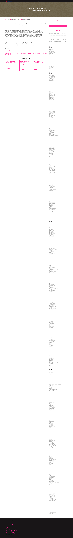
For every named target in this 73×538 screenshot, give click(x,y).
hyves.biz (50, 349)
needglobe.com (51, 479)
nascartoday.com (51, 180)
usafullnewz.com (51, 75)
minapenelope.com (51, 101)
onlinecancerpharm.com (52, 445)
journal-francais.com (52, 310)
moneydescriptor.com (52, 418)
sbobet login (9, 533)
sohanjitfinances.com (52, 490)
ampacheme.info (51, 326)
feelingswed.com (51, 160)
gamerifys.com (51, 224)
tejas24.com (50, 316)
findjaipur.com (51, 90)
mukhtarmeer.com (51, 179)
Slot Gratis (31, 1)
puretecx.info (51, 322)
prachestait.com (51, 318)
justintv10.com (51, 311)
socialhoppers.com (51, 281)
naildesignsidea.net (51, 137)
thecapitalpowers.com (52, 494)
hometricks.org (51, 475)
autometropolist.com (52, 148)
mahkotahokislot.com (52, 444)
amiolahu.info (51, 325)
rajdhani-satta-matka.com (52, 275)
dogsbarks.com (51, 154)
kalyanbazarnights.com (52, 255)
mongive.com (51, 263)
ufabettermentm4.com (52, 501)
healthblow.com (51, 273)
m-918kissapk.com (51, 358)
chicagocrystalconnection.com (53, 362)
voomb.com (50, 437)
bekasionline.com (51, 230)
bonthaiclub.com (51, 110)
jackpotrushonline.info (52, 387)
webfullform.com (51, 239)
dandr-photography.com (52, 308)
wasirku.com (50, 315)
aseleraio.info (51, 463)
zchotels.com (51, 187)
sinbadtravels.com (51, 393)
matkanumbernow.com (52, 247)
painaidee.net (51, 420)
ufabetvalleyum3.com (52, 509)
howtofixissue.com (51, 237)
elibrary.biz (50, 125)
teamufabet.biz (51, 238)
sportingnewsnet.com (52, 425)
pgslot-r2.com (51, 185)
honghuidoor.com (51, 257)
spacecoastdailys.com (52, 196)
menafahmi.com (51, 178)
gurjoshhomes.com (51, 108)
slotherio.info (51, 339)
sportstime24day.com (52, 426)
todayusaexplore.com (52, 78)
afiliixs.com (50, 142)
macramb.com (51, 294)
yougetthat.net (51, 405)
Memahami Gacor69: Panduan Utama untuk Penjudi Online (57, 41)
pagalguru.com (51, 183)
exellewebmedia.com (52, 391)
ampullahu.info (51, 327)
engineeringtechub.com (52, 434)
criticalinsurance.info (52, 267)
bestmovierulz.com (51, 98)
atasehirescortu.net (52, 433)
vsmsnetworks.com (51, 226)
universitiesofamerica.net (52, 242)
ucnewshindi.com (51, 388)
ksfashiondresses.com (52, 454)
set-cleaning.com (51, 201)
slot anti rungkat (9, 525)
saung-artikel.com (51, 410)
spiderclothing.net (51, 117)
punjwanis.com (51, 372)
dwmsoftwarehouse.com (52, 155)
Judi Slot (27, 1)
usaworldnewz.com (52, 77)
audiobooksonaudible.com (53, 208)
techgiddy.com (51, 385)
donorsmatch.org (51, 344)
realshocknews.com (52, 451)
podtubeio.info (51, 335)
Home (23, 1)
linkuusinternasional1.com (52, 115)
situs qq (10, 520)
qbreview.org (50, 244)
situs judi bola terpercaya (52, 52)
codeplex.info (51, 121)
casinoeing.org (51, 346)
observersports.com (52, 412)
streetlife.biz (50, 348)
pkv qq (8, 521)
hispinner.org (50, 266)
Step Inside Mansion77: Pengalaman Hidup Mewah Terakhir (12, 63)
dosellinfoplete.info (51, 334)
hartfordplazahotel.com (52, 357)
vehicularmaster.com (52, 82)
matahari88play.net (51, 417)
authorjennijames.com (52, 130)
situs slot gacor (11, 524)
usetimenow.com (51, 272)
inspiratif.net (50, 225)
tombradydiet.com (51, 109)
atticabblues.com (51, 147)
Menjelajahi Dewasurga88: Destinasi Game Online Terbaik (57, 33)
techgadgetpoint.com (52, 438)
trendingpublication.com (52, 499)
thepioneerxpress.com (52, 236)
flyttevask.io (50, 355)
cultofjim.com (51, 91)
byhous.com (50, 356)
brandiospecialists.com (52, 259)
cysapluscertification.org (52, 340)
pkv (10, 530)
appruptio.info (51, 365)
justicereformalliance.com (52, 102)
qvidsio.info (50, 337)
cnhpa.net (50, 456)
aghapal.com (51, 128)
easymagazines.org (52, 473)
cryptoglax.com (51, 103)
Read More (8, 68)
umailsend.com (51, 397)
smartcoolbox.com (51, 489)
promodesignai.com (52, 202)
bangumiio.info (51, 331)
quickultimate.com (51, 485)
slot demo (50, 56)
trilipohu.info (50, 364)
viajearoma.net (51, 131)
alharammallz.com (51, 143)
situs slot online (16, 526)
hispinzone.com (51, 254)
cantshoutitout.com (52, 233)
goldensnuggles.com (52, 400)
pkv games (6, 520)
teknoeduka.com (51, 190)
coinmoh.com (51, 150)
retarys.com (50, 398)
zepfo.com (50, 188)
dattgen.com (51, 152)
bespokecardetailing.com (52, 123)
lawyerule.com (51, 312)
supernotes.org (51, 458)
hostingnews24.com (52, 170)
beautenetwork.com (52, 209)
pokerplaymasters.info (52, 378)
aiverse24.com (51, 206)
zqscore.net (50, 462)
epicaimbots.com (51, 157)
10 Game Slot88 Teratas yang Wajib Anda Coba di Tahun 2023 (58, 39)
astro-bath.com (51, 127)
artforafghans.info (51, 319)
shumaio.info (51, 338)
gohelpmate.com (51, 274)
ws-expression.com (52, 186)
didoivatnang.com (51, 153)
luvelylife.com (51, 293)
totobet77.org (51, 498)
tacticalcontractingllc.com (53, 493)
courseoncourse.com (52, 379)
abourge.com (51, 141)
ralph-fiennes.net (51, 287)
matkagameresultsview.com (53, 264)
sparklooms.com (51, 492)
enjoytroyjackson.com (52, 156)
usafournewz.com (51, 80)
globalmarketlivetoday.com (53, 163)
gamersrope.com (51, 390)
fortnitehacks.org (51, 341)
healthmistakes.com (52, 453)
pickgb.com (50, 452)
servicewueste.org (51, 245)
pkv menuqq (10, 528)
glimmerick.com (51, 92)
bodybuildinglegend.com (52, 306)
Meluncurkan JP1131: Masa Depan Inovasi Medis (38, 63)
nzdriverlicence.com (52, 182)
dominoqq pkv (10, 523)
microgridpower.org (51, 477)
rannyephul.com (51, 301)
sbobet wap (13, 533)
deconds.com (51, 215)
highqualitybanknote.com (52, 169)
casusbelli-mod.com (52, 111)
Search (58, 20)
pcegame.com (51, 184)
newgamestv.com (51, 430)
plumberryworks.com (52, 483)
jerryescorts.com (51, 435)
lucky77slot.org (51, 442)
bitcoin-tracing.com (52, 210)
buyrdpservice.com (51, 402)
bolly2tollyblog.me (51, 353)
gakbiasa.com (51, 360)
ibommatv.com (51, 228)
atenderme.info (51, 330)
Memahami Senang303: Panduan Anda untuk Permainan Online (58, 35)
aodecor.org (50, 343)
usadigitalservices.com (52, 280)
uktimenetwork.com (52, 76)
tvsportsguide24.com (52, 439)
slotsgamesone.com (52, 253)
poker (49, 54)
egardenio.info (51, 465)
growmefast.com (51, 443)
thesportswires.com (52, 423)
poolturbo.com (51, 317)
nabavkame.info (51, 359)
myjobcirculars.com (52, 248)
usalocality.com (51, 79)
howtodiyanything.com (52, 172)
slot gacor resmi (12, 527)
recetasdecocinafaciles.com (53, 136)
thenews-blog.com (51, 191)
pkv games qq (17, 529)
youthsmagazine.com (52, 419)
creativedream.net (51, 282)
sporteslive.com (51, 427)
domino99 (13, 531)
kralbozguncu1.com (51, 175)
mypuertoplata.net (51, 235)
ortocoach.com (51, 480)
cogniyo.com (51, 472)
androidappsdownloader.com (53, 271)
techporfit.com (51, 229)
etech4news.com (51, 158)
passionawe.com (51, 481)
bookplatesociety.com (52, 112)
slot (7, 48)
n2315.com (50, 283)
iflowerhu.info (51, 361)
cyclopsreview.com (51, 151)
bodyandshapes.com (52, 211)
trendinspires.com (51, 300)
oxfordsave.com (51, 408)
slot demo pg (51, 67)
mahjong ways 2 (7, 527)
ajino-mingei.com (51, 105)
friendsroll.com (51, 116)
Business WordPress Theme (33, 536)
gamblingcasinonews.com (52, 241)
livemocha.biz (51, 347)
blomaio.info (50, 333)
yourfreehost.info (51, 106)
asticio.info (50, 464)
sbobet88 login (51, 64)
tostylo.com (50, 404)
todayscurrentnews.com (52, 496)
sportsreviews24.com (52, 440)
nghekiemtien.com (51, 314)
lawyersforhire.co (51, 415)
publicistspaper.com (52, 203)
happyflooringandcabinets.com (53, 448)
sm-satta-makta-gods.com (53, 194)
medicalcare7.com (51, 260)
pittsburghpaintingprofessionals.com (54, 482)
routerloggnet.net (51, 251)
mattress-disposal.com (52, 447)
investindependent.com (52, 174)
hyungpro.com (51, 424)
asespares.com (51, 145)
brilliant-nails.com (51, 307)
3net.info (50, 120)
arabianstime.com (51, 146)
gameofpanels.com (51, 270)
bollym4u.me (50, 352)
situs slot (6, 522)
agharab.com (51, 133)
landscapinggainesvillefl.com (53, 176)
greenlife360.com (51, 232)
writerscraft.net (51, 276)
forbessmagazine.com (52, 162)
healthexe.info (51, 321)
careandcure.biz (51, 471)
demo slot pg (51, 60)
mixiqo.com (50, 478)
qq (14, 529)
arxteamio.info (51, 466)
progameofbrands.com (52, 243)
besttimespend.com (52, 470)
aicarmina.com (51, 87)
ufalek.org (50, 446)
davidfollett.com (51, 93)
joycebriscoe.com (51, 86)
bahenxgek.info (51, 382)
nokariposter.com (51, 268)
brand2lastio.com (51, 279)
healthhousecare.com (52, 166)
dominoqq (50, 68)
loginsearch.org (51, 342)
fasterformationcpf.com (52, 399)
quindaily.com (51, 204)
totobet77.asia (51, 497)
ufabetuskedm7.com (52, 506)
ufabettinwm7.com (51, 503)
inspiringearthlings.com (52, 173)
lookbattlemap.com (51, 401)
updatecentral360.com (52, 460)
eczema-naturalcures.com (53, 126)
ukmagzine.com (51, 394)
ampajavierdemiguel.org (52, 84)
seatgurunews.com (51, 119)
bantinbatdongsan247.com (53, 380)
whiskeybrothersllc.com (52, 512)
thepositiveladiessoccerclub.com (54, 135)
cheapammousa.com (52, 134)
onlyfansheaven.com (52, 285)
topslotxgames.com (52, 250)
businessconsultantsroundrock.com (54, 212)
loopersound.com (51, 100)
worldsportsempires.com (52, 459)
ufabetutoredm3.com (52, 507)
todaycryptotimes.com (52, 192)
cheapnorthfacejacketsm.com (53, 107)
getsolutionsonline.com (52, 265)
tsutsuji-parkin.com (51, 132)
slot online (15, 522)
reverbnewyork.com (52, 95)
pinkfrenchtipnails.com (52, 429)
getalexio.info (51, 467)
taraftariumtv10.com (52, 304)
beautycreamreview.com (52, 149)
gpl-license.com (51, 164)
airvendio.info (51, 320)
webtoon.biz (50, 422)
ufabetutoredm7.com (52, 508)
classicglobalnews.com (52, 213)
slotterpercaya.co (51, 488)
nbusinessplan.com (51, 231)
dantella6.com (51, 252)
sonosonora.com (51, 114)
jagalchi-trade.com (51, 99)
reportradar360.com (52, 302)
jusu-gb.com (50, 374)
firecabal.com (51, 161)
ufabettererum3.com (52, 500)
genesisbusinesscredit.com (53, 290)
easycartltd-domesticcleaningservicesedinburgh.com (57, 216)
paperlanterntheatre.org (52, 139)
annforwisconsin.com (52, 89)
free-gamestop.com (52, 392)
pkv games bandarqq (52, 63)
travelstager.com (51, 299)
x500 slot (14, 523)
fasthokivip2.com (51, 411)
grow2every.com (51, 165)
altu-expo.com (51, 129)
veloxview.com (51, 510)
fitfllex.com (50, 289)
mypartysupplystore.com (52, 88)
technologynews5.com (52, 189)
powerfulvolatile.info (52, 336)
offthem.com (51, 227)
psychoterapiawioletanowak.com (54, 484)
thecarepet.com (51, 375)
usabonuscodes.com (52, 193)
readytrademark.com (52, 197)
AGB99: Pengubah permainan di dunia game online (24, 63)
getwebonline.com (51, 284)
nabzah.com (50, 262)
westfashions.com (51, 297)
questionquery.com (51, 305)
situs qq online (51, 53)
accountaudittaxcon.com (52, 468)
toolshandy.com (51, 298)
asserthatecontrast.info (52, 329)
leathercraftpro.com (52, 476)
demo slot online (51, 51)
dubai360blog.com (51, 441)
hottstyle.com (51, 171)
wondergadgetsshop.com (52, 118)
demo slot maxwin (51, 62)
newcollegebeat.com (52, 94)
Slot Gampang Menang (37, 1)
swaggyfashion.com (52, 303)
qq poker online (14, 520)
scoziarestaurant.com (52, 199)
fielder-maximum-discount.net (53, 288)
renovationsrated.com (52, 198)
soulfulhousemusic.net (52, 491)
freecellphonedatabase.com (53, 389)
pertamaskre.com (51, 383)
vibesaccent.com (51, 83)
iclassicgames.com (51, 409)
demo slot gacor (51, 66)
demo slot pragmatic (52, 57)
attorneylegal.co (51, 436)
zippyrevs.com (51, 246)
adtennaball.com (51, 261)
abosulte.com (51, 205)
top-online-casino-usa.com (53, 256)
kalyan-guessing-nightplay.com (53, 269)
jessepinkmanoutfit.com (52, 396)
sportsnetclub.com (51, 406)
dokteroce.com (51, 309)
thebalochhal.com (51, 81)
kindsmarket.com (51, 292)
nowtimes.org (51, 345)
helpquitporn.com (51, 168)
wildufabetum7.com (51, 513)
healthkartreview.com (52, 167)
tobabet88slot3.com (52, 495)
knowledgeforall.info (52, 278)
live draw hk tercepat (52, 65)
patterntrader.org (51, 455)
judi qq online (51, 49)
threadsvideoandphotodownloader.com (55, 384)
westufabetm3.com (51, 511)
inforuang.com (51, 291)
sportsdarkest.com (51, 421)
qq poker (9, 531)
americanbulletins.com (52, 144)
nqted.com (50, 181)
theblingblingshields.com (52, 428)
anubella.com (51, 207)
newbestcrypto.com (52, 407)
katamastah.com (51, 461)
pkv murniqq (15, 528)
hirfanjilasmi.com (51, 474)
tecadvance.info (51, 323)
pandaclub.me (51, 354)
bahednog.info (51, 381)
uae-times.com (51, 223)
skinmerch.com (51, 96)
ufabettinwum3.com (52, 504)
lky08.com (50, 286)
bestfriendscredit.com (52, 124)
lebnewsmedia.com (51, 113)
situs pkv (50, 50)
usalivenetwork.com (52, 386)
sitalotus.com (51, 457)
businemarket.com (51, 416)
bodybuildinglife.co (51, 449)
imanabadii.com (51, 363)
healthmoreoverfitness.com (53, 249)
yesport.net (50, 403)
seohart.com (51, 200)
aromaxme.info (51, 328)
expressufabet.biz (51, 234)
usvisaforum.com (51, 97)
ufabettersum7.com (51, 502)
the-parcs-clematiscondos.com (53, 373)
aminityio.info (51, 324)
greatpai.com (51, 138)
